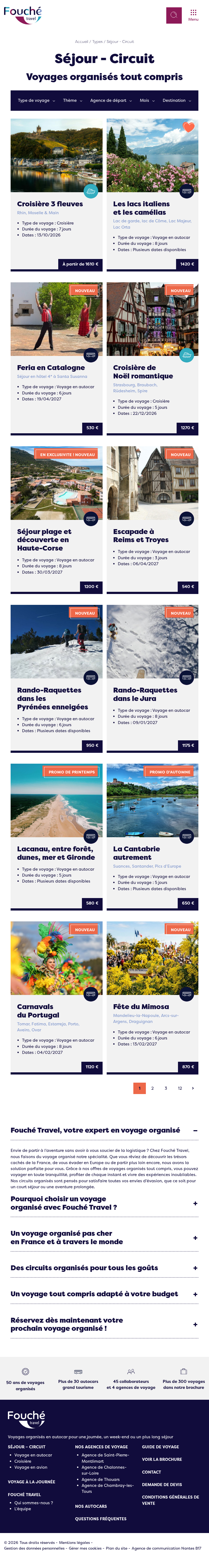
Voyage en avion (30, 1467)
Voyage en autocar (33, 1455)
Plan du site (116, 1548)
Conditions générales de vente (170, 1500)
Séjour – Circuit (26, 1447)
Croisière (22, 1461)
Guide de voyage (160, 1447)
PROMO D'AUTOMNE (170, 772)
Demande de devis (162, 1484)
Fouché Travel (24, 1494)
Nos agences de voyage (101, 1447)
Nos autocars (91, 1506)
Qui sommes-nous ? (33, 1502)
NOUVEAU (85, 290)
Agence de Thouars (101, 1479)
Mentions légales (74, 1542)
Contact (151, 1472)
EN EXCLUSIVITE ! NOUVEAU (67, 454)
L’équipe (22, 1508)
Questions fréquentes (101, 1519)
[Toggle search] (174, 15)
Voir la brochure (162, 1459)
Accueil (81, 41)
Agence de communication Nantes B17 (166, 1548)
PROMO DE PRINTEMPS (72, 772)
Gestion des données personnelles (34, 1548)
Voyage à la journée (31, 1482)
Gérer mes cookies (85, 1548)
